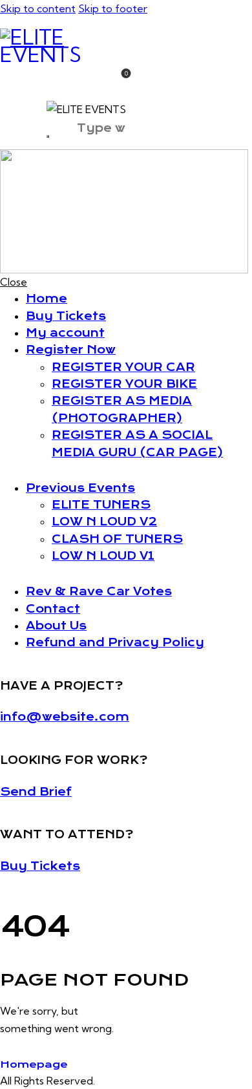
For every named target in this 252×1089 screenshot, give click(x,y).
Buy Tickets (40, 866)
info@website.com (64, 716)
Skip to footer (112, 8)
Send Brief (36, 791)
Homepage (34, 1064)
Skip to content (38, 8)
